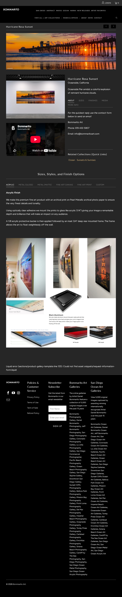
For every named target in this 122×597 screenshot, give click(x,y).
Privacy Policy (33, 397)
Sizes (81, 100)
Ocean (66, 10)
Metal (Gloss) (26, 185)
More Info (73, 105)
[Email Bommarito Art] (8, 400)
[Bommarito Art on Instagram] (18, 393)
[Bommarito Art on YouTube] (13, 393)
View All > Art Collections (47, 18)
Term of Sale (32, 408)
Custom (100, 185)
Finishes (93, 100)
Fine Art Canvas (64, 185)
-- (61, 18)
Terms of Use (32, 402)
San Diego (40, 10)
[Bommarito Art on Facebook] (8, 393)
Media (105, 100)
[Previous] (106, 26)
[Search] (116, 18)
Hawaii (73, 10)
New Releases (83, 10)
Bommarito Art (19, 584)
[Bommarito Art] (11, 9)
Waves (59, 10)
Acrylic (10, 185)
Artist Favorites (98, 10)
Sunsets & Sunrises (86, 160)
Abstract (51, 10)
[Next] (113, 26)
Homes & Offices (70, 18)
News (90, 18)
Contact (98, 18)
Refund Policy (33, 413)
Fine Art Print (84, 185)
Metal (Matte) (44, 185)
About (84, 18)
